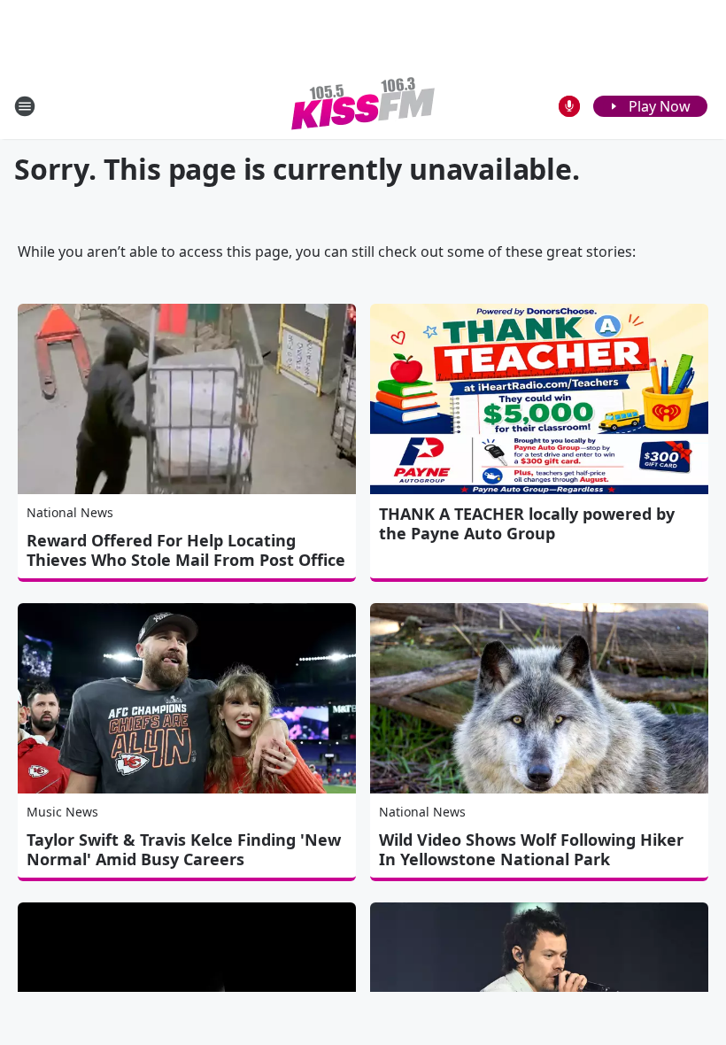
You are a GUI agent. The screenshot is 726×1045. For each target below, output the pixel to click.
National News (70, 512)
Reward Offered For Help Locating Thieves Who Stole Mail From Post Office (186, 549)
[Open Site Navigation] (24, 106)
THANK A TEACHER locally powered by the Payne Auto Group (527, 523)
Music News (62, 811)
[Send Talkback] (569, 106)
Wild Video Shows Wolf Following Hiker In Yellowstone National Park (531, 849)
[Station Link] (363, 106)
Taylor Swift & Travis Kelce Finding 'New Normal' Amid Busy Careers (184, 849)
